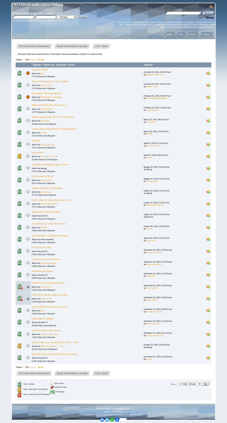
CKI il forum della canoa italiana (37, 4)
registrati (49, 13)
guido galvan (46, 192)
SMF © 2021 (110, 409)
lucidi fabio (45, 121)
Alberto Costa (46, 85)
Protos (43, 156)
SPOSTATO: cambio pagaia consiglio (49, 295)
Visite (71, 65)
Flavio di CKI (46, 287)
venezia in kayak (40, 69)
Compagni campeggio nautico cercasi (50, 164)
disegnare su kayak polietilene (46, 212)
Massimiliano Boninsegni (51, 97)
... (33, 60)
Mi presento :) (38, 152)
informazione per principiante (46, 259)
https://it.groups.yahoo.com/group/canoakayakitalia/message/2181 (162, 24)
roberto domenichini (49, 204)
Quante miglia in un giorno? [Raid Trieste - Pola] (55, 342)
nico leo (44, 227)
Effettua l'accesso (30, 13)
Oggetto (37, 65)
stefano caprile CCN (49, 334)
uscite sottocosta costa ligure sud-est (49, 307)
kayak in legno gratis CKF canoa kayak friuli (53, 117)
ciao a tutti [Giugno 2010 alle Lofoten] (50, 81)
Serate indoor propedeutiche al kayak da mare (54, 129)
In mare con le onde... (42, 247)
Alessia (43, 133)
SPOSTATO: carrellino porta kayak (48, 283)
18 (35, 60)
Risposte (61, 65)
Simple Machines (123, 409)
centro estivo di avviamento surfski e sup (51, 200)
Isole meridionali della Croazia (46, 330)
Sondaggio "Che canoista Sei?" (47, 93)
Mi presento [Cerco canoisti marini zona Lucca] (54, 354)
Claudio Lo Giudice (154, 312)
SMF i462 (100, 409)
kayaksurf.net (46, 109)
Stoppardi (150, 276)
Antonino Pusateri (153, 252)
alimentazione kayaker (43, 271)
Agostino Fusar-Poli (154, 74)
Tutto (54, 156)
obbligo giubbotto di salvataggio (47, 188)
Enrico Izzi (150, 240)
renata (149, 359)
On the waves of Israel (42, 176)
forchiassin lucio (47, 145)
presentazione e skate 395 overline (49, 224)
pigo (42, 73)
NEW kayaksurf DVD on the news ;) (49, 105)
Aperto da (49, 65)
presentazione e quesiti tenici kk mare (50, 235)
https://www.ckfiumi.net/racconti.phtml (189, 27)
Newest (149, 65)
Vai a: (173, 384)
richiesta (36, 140)
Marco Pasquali (153, 323)
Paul (42, 311)
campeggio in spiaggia (43, 318)
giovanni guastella (48, 263)
